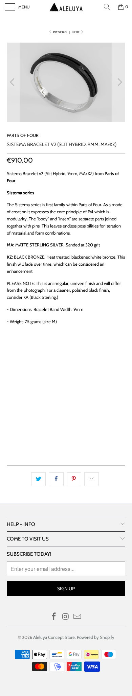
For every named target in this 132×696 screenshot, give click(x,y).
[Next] (119, 82)
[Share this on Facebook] (56, 479)
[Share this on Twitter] (38, 479)
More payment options (66, 441)
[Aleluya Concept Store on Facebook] (54, 617)
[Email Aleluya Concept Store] (77, 617)
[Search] (107, 7)
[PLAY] (66, 82)
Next (76, 32)
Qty (11, 376)
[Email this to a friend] (91, 479)
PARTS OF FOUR (23, 135)
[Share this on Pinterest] (74, 479)
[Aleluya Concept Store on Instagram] (66, 617)
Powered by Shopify (95, 637)
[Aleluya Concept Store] (66, 7)
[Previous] (13, 82)
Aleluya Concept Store (54, 637)
